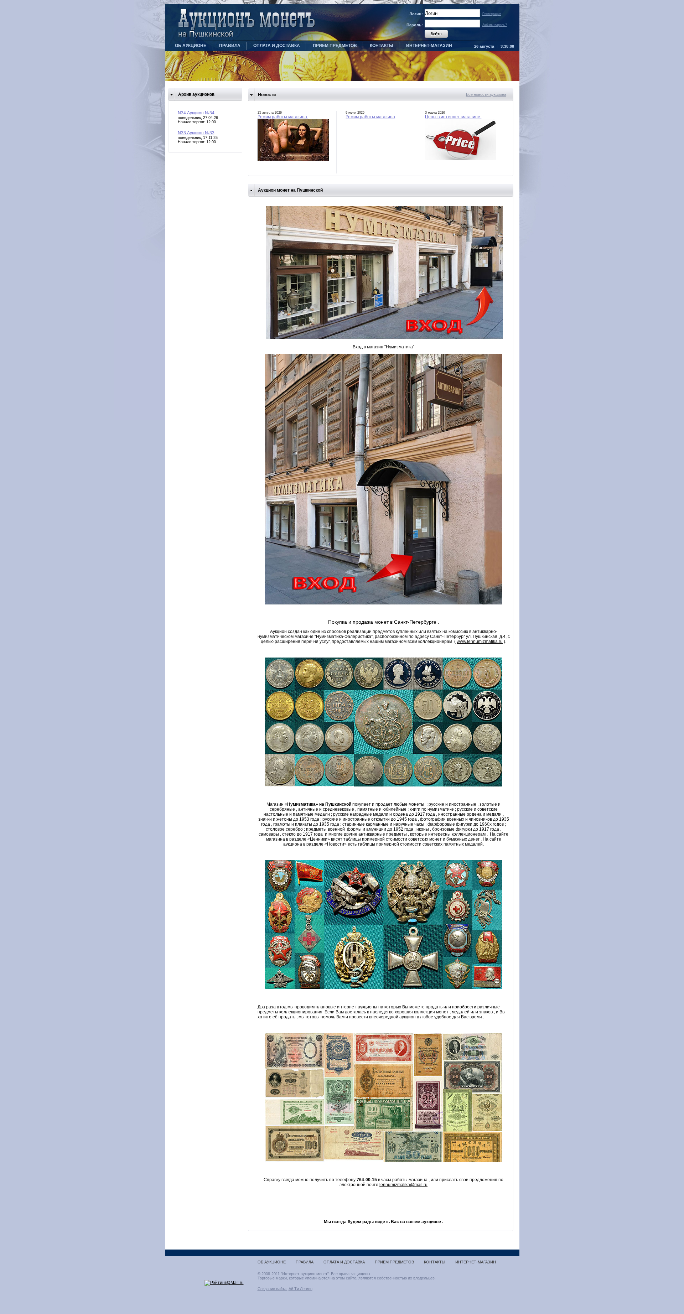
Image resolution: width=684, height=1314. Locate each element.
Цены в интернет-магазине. (453, 116)
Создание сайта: (272, 1289)
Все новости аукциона (486, 94)
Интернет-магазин (429, 45)
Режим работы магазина (370, 116)
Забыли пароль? (494, 25)
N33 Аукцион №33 (196, 132)
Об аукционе (190, 45)
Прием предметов (335, 45)
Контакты (381, 45)
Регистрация (491, 14)
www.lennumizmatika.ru (480, 641)
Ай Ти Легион (300, 1289)
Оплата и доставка (276, 45)
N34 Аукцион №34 (196, 112)
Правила (229, 45)
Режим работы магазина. (283, 116)
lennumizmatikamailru (403, 1184)
